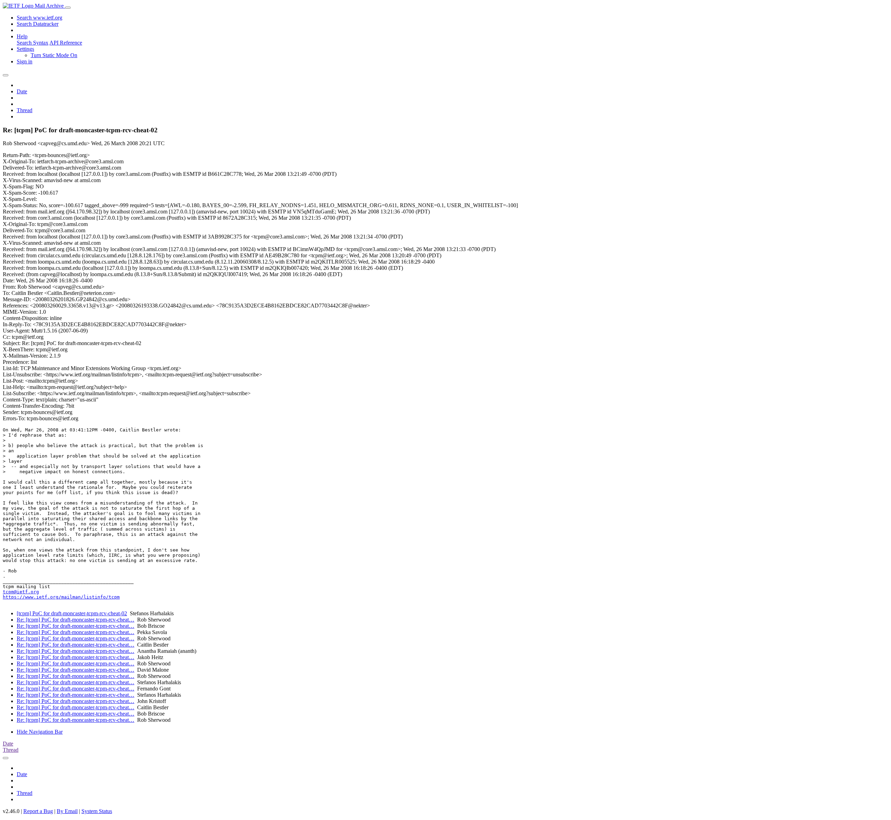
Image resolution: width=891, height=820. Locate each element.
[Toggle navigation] (68, 8)
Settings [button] (25, 49)
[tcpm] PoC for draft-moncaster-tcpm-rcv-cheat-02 (72, 613)
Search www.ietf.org (39, 18)
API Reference (65, 43)
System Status (96, 811)
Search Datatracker (37, 24)
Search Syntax (32, 43)
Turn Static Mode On (54, 55)
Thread (24, 110)
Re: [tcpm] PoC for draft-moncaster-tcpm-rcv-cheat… (75, 620)
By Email (67, 811)
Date (22, 91)
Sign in (24, 61)
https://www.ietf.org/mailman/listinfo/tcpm (61, 597)
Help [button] (22, 36)
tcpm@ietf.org (21, 591)
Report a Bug (38, 811)
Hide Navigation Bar (40, 732)
